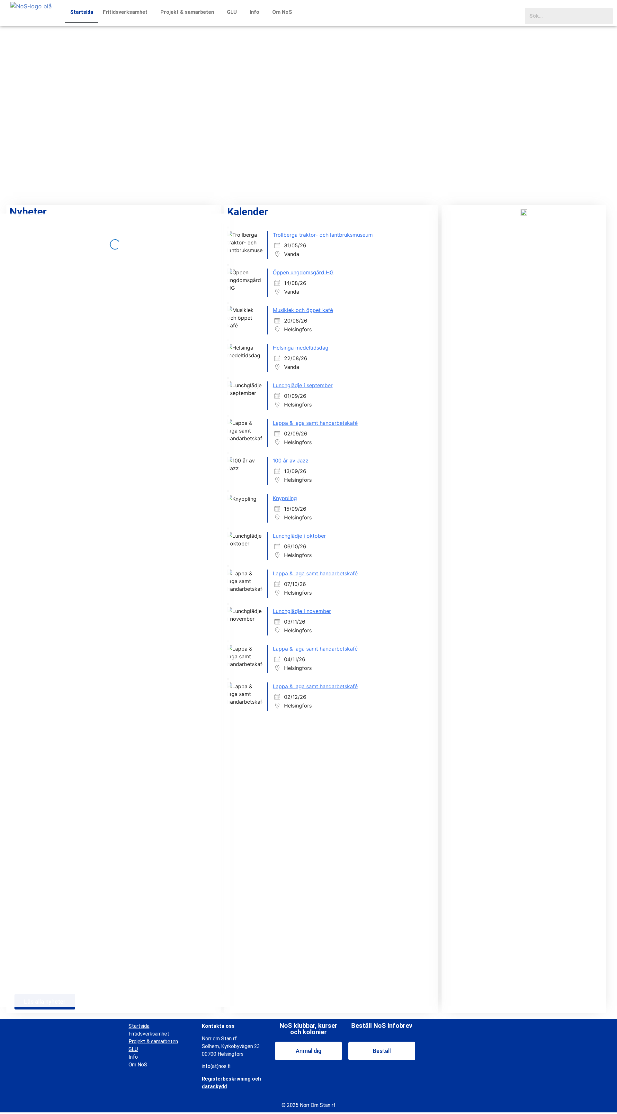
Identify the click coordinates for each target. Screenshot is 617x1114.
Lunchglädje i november (302, 611)
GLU (232, 12)
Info (254, 12)
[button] (127, 12)
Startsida (81, 12)
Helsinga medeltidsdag (300, 347)
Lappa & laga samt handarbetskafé (315, 423)
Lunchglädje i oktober (299, 536)
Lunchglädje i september (303, 385)
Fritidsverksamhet (125, 12)
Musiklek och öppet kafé (303, 310)
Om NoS (282, 12)
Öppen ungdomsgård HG (303, 272)
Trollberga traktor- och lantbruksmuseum (323, 235)
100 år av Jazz (290, 460)
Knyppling (285, 498)
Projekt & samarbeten (187, 12)
